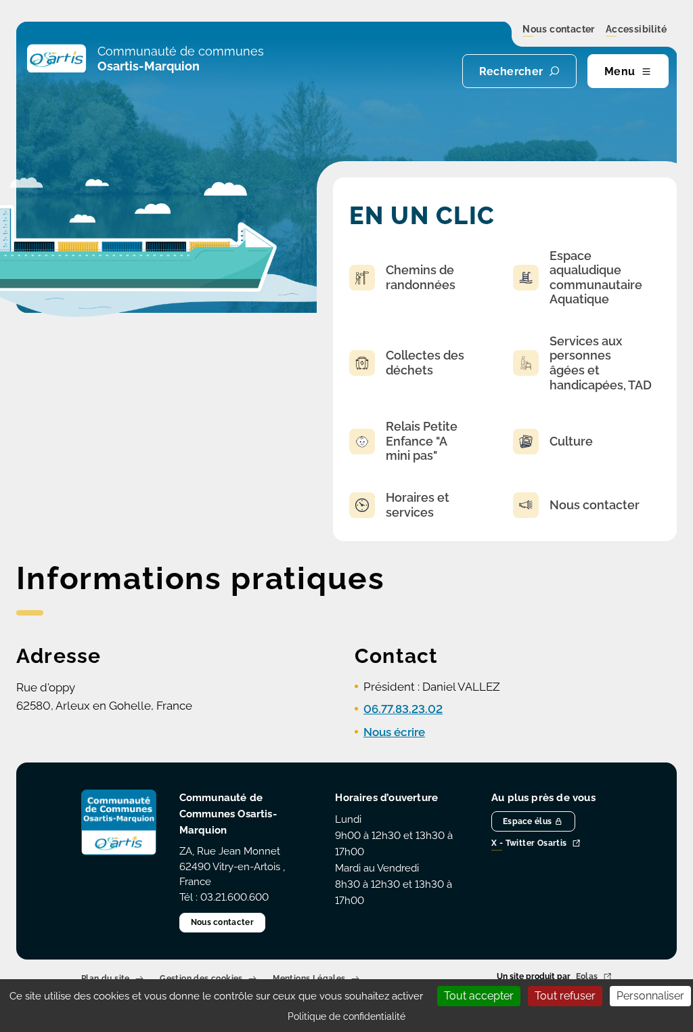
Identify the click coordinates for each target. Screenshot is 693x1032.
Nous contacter (558, 30)
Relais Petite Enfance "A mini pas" (421, 441)
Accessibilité (636, 30)
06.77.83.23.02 (403, 709)
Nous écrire (394, 732)
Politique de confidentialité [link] (346, 1016)
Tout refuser (565, 995)
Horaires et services (417, 504)
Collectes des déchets (425, 362)
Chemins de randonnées (420, 277)
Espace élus (527, 821)
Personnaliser (650, 995)
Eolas (587, 977)
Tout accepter (479, 995)
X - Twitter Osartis (529, 844)
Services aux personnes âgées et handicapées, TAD (601, 363)
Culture (571, 441)
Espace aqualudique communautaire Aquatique (596, 278)
